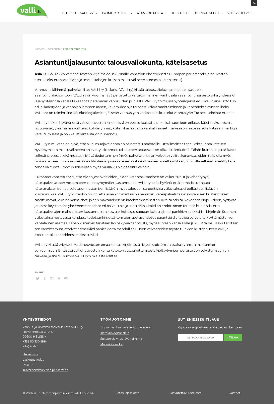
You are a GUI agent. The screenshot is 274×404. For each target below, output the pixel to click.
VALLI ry (86, 13)
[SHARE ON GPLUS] (52, 278)
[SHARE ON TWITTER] (38, 278)
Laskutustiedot (33, 359)
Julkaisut (180, 13)
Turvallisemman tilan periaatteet (45, 370)
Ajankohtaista (150, 13)
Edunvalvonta (71, 49)
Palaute (28, 365)
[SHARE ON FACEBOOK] (45, 278)
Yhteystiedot (239, 13)
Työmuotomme (115, 13)
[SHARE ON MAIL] (66, 278)
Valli (84, 49)
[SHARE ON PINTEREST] (59, 278)
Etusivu (69, 13)
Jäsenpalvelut (206, 13)
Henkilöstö (30, 354)
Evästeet (234, 393)
